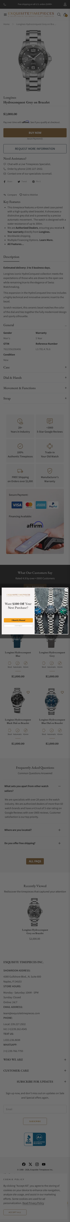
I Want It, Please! (18, 620)
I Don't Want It (18, 625)
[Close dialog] (66, 589)
